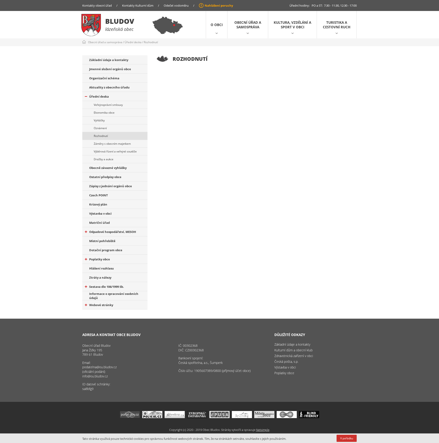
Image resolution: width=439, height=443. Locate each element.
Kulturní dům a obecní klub (293, 350)
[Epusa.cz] (219, 417)
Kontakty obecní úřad (97, 5)
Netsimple (262, 430)
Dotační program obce (105, 250)
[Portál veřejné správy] (130, 417)
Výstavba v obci (100, 213)
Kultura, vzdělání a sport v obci (292, 24)
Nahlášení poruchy (219, 5)
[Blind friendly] (309, 417)
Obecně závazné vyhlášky (108, 168)
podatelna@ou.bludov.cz (99, 367)
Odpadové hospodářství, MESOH (112, 232)
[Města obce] (264, 417)
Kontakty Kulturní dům (137, 5)
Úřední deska (133, 42)
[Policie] (152, 417)
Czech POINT (98, 195)
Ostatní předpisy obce (105, 177)
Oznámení (100, 128)
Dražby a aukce (103, 159)
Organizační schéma (104, 78)
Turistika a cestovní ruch (336, 24)
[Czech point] (287, 417)
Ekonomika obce (104, 113)
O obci (217, 24)
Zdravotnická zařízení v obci (293, 356)
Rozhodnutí (151, 42)
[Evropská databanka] (197, 417)
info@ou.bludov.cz (95, 376)
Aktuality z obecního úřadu (109, 87)
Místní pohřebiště (102, 241)
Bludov (119, 21)
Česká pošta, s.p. (286, 361)
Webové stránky (101, 305)
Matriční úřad (99, 223)
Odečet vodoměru (176, 5)
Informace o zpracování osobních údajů (113, 296)
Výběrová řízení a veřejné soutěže (115, 151)
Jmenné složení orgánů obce (110, 69)
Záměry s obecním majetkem (112, 144)
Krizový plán (98, 204)
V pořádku (346, 438)
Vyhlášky (99, 120)
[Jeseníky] (242, 417)
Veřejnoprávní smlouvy (108, 105)
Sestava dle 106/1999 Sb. (106, 287)
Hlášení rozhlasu (101, 268)
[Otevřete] (174, 417)
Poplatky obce (99, 259)
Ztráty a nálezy (100, 277)
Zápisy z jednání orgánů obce (110, 186)
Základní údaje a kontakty (108, 60)
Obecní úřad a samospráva (247, 24)
